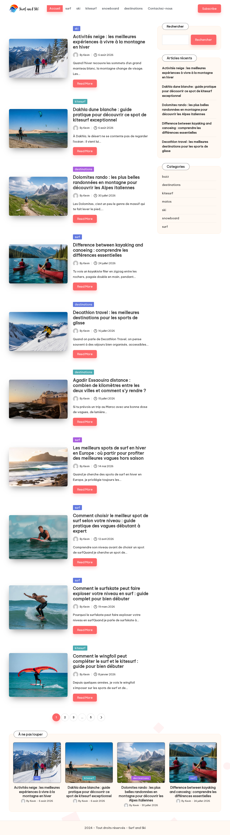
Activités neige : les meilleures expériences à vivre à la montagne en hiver (109, 42)
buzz (165, 177)
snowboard (170, 218)
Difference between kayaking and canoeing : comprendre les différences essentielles (108, 250)
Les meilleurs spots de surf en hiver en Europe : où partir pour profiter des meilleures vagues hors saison (109, 453)
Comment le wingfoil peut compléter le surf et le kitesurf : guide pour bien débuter (105, 661)
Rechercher (175, 26)
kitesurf (80, 101)
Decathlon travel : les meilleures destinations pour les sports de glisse (106, 317)
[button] (209, 8)
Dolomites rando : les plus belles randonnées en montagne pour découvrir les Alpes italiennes (106, 182)
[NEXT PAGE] (101, 717)
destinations (83, 169)
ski (77, 28)
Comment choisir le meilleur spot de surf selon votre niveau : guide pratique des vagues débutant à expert (110, 523)
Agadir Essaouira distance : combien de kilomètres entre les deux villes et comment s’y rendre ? (109, 385)
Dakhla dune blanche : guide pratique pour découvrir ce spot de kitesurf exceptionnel (109, 114)
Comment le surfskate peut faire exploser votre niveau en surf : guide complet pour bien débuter (110, 593)
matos (167, 201)
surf (77, 237)
